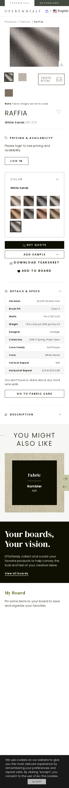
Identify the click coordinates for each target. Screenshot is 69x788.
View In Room (46, 79)
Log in (16, 161)
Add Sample (35, 254)
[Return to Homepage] (24, 11)
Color (16, 179)
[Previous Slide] (65, 487)
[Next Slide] (65, 479)
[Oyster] (15, 201)
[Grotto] (42, 201)
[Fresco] (15, 214)
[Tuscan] (42, 214)
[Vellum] (55, 214)
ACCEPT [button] (36, 781)
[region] (34, 482)
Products (11, 21)
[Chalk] (55, 201)
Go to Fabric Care (34, 394)
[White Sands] (15, 226)
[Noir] (29, 214)
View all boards (16, 573)
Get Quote (35, 245)
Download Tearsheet (36, 262)
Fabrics (25, 21)
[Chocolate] (29, 201)
